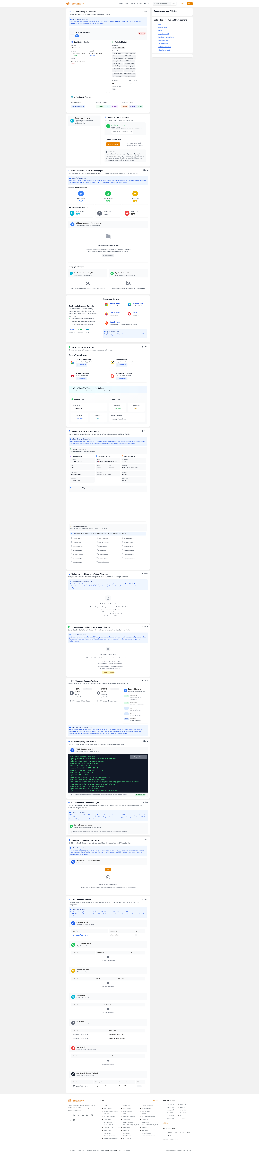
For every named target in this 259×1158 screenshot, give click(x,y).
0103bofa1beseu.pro (118, 53)
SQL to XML (126, 1130)
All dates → (166, 1123)
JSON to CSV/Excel (128, 1122)
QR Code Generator (164, 47)
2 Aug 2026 (183, 1110)
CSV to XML (145, 1119)
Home (121, 3)
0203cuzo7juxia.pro (117, 63)
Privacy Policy (81, 1150)
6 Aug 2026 (183, 1104)
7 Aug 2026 (170, 1104)
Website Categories (116, 416)
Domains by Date (136, 3)
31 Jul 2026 (183, 1113)
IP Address (115, 45)
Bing (108, 106)
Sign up (189, 3)
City (110, 465)
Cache (125, 106)
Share (145, 11)
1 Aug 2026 (170, 1113)
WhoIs (160, 31)
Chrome (170, 1132)
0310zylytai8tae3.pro (129, 76)
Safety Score (79, 415)
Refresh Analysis (113, 144)
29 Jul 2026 (183, 1115)
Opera (188, 1132)
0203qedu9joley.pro (117, 71)
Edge (176, 1132)
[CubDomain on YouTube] (83, 1115)
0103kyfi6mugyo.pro (118, 56)
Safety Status (76, 405)
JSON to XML (145, 1122)
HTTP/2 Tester (108, 1122)
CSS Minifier (107, 1114)
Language (124, 472)
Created (73, 51)
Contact (146, 3)
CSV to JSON (126, 1119)
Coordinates (99, 472)
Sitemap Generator (164, 27)
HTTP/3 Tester (127, 1138)
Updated (91, 51)
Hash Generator (163, 40)
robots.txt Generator (129, 1117)
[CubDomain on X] (78, 1115)
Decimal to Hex (146, 1133)
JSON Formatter (146, 1114)
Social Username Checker (166, 37)
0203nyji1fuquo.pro (130, 68)
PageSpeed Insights (79, 106)
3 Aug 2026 (170, 1110)
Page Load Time (116, 86)
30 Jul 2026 (170, 1115)
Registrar (73, 45)
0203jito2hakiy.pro (117, 66)
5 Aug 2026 (170, 1107)
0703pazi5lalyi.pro (82, 33)
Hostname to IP (127, 1133)
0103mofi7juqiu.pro (130, 56)
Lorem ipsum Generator (148, 1136)
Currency (124, 465)
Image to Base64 (163, 34)
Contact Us (121, 1150)
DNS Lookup (107, 1133)
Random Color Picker (110, 1125)
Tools (126, 3)
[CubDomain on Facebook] (74, 1115)
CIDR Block (73, 478)
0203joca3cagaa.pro (129, 66)
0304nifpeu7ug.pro (117, 76)
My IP (160, 24)
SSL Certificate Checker (148, 1117)
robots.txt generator (164, 50)
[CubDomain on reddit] (74, 1120)
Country (98, 459)
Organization (74, 472)
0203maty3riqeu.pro (118, 68)
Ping (108, 869)
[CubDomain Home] (75, 4)
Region (98, 465)
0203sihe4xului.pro (129, 71)
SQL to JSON (107, 1130)
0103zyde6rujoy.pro (130, 58)
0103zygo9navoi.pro (118, 61)
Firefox (182, 1132)
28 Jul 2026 (170, 1118)
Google (101, 106)
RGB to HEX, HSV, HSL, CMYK (150, 1125)
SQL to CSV (145, 1127)
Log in (183, 3)
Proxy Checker (127, 1136)
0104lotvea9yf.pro (129, 61)
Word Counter (108, 1108)
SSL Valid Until (133, 81)
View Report (82, 365)
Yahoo (115, 106)
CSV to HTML (107, 1119)
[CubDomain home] (76, 1101)
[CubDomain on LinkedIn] (91, 1115)
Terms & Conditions (92, 1150)
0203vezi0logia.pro (117, 73)
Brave (169, 1135)
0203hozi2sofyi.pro (129, 63)
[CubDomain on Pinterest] (87, 1115)
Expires (73, 59)
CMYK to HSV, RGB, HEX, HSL (112, 1127)
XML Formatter (163, 44)
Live (141, 106)
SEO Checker (126, 1106)
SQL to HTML (126, 1127)
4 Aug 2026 (183, 1107)
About (73, 1150)
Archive (133, 106)
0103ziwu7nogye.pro (118, 58)
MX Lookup (145, 1130)
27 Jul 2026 (183, 1118)
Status (128, 1150)
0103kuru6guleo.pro (130, 53)
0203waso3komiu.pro (129, 73)
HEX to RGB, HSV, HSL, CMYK (131, 1125)
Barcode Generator (109, 1136)
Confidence (98, 415)
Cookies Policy (104, 1150)
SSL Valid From (116, 81)
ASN (72, 465)
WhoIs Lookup (127, 1108)
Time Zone (125, 459)
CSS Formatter (127, 1114)
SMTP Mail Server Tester (111, 1138)
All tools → (156, 1101)
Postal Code (125, 478)
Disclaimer (113, 1150)
